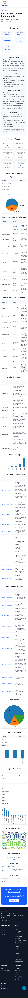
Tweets (3, 930)
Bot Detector (18, 938)
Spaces (3, 934)
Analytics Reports (19, 943)
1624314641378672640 (7, 531)
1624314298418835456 (7, 524)
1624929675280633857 (7, 637)
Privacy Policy (18, 977)
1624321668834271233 (7, 540)
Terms (16, 974)
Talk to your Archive (20, 936)
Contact (17, 972)
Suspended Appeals (20, 951)
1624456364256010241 (7, 578)
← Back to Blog (4, 10)
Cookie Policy (18, 979)
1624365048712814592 (7, 552)
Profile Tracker (19, 959)
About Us (17, 970)
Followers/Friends (5, 928)
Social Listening (19, 961)
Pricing (17, 968)
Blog (2, 968)
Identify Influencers (20, 932)
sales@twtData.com (8, 986)
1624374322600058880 (7, 562)
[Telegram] (24, 988)
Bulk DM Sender (19, 957)
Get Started (14, 901)
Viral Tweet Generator (20, 940)
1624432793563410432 (7, 569)
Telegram (5, 988)
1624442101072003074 (7, 490)
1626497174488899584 (7, 504)
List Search (18, 949)
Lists (2, 932)
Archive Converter (19, 934)
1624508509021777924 (7, 514)
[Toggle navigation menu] (25, 3)
